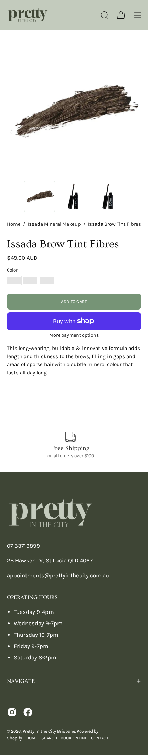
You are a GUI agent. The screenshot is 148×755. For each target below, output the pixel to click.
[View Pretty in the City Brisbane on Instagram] (12, 712)
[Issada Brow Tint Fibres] (39, 196)
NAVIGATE (21, 681)
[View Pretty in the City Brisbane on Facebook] (28, 712)
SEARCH (49, 738)
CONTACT (99, 738)
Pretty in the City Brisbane (49, 731)
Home (14, 224)
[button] (104, 15)
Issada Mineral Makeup (54, 224)
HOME (32, 738)
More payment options (74, 335)
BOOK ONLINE (74, 738)
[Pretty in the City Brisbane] (27, 15)
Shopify (14, 738)
